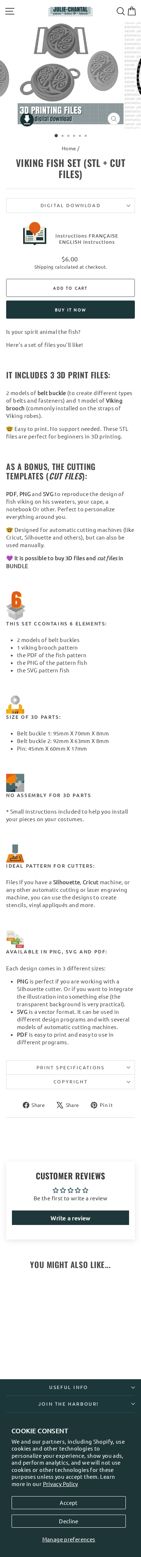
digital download (70, 205)
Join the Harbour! (68, 1404)
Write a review (70, 1217)
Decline (68, 1521)
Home (69, 148)
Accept (68, 1502)
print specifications (71, 1067)
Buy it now (70, 309)
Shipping (44, 267)
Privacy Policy (60, 1483)
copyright (70, 1081)
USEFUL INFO (68, 1387)
